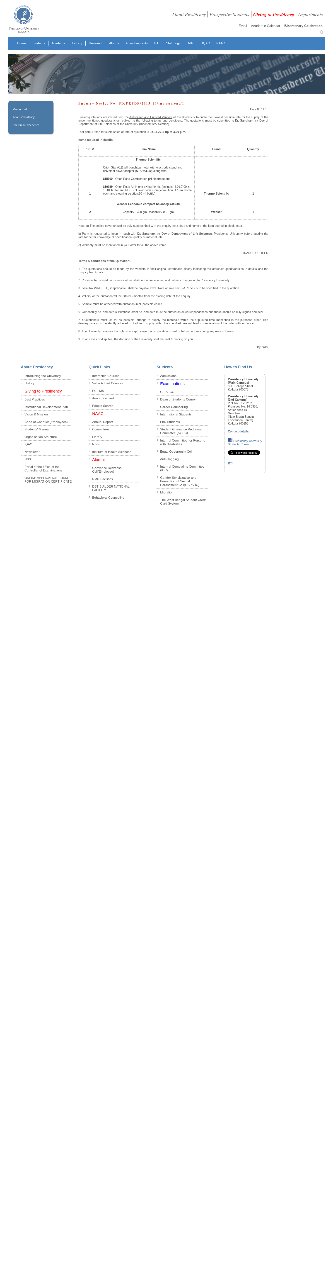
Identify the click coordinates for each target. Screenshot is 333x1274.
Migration (167, 492)
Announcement (103, 398)
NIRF (191, 43)
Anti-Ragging (169, 459)
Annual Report (102, 422)
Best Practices (34, 399)
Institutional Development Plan (46, 407)
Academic (59, 43)
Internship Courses (105, 376)
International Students (176, 414)
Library (77, 43)
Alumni (114, 43)
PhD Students (170, 422)
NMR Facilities (102, 479)
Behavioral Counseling (108, 497)
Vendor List (20, 109)
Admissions (168, 376)
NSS (27, 459)
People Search (102, 406)
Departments (310, 14)
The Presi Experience (26, 125)
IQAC (206, 43)
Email (243, 26)
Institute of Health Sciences (111, 452)
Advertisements (136, 43)
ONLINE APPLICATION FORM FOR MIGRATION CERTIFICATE (48, 479)
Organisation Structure (40, 437)
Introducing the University (42, 376)
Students (38, 43)
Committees (100, 429)
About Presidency (189, 14)
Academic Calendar (265, 26)
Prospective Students (229, 14)
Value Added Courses (107, 383)
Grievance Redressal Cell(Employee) (107, 469)
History (29, 383)
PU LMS (98, 391)
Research (96, 43)
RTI (156, 43)
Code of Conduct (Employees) (46, 422)
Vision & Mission (36, 414)
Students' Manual (36, 429)
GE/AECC (167, 392)
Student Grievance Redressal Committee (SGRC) (181, 431)
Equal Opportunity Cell (176, 451)
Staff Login (173, 43)
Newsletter (32, 452)
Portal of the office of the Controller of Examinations (43, 468)
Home (21, 43)
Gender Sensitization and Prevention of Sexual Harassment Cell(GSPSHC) (179, 481)
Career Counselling (174, 407)
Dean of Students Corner (178, 399)
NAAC (220, 43)
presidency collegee (23, 20)
